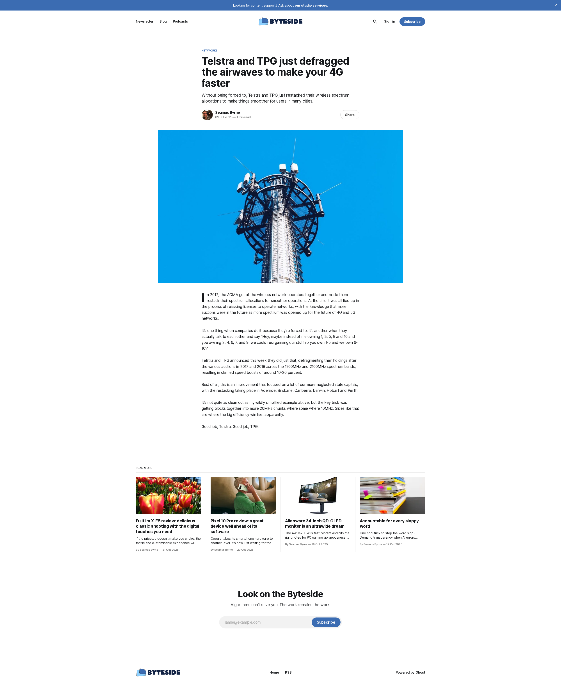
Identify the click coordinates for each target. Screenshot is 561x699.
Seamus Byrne (227, 112)
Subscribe (412, 22)
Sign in (389, 21)
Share (350, 115)
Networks (210, 50)
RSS (288, 672)
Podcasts (180, 21)
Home (274, 672)
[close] (555, 5)
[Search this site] (374, 21)
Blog (163, 21)
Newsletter (144, 21)
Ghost (420, 672)
